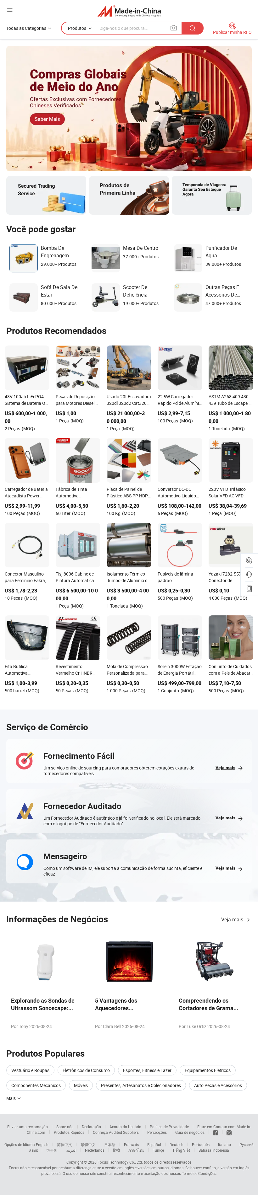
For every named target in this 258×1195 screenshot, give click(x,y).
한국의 (52, 1150)
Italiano (224, 1144)
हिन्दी (116, 1150)
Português (201, 1144)
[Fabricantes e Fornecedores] (129, 11)
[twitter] (229, 1132)
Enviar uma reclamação (27, 1126)
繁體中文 (88, 1144)
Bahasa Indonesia (214, 1150)
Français (131, 1144)
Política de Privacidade (169, 1126)
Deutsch (176, 1144)
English (42, 1144)
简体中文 (64, 1144)
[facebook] (215, 1132)
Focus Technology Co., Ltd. (120, 1162)
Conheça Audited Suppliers (116, 1132)
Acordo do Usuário (125, 1126)
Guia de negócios (190, 1132)
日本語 (109, 1144)
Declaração (91, 1126)
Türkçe (158, 1150)
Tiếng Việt (181, 1150)
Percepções (157, 1132)
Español (154, 1144)
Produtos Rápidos (69, 1132)
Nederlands (94, 1150)
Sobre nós (64, 1126)
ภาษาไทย (136, 1150)
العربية (71, 1150)
